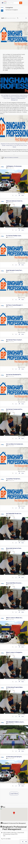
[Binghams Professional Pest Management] (14, 36)
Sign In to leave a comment (11, 157)
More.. (23, 195)
